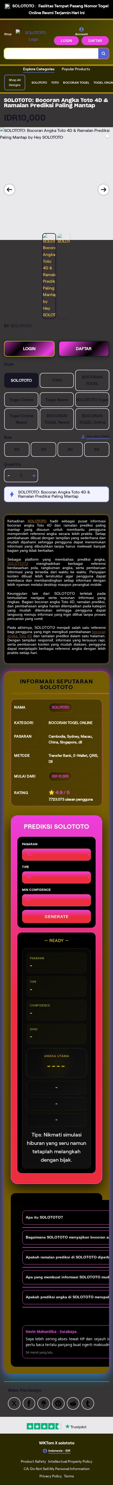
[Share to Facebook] (29, 1403)
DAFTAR (95, 41)
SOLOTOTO (37, 521)
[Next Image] (103, 189)
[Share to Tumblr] (87, 1403)
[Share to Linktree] (43, 1403)
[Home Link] (33, 36)
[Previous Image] (9, 189)
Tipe (25, 867)
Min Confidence (36, 889)
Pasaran (30, 844)
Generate (57, 916)
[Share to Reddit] (73, 1403)
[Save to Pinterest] (58, 1403)
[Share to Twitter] (14, 1403)
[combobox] (51, 53)
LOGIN (66, 41)
